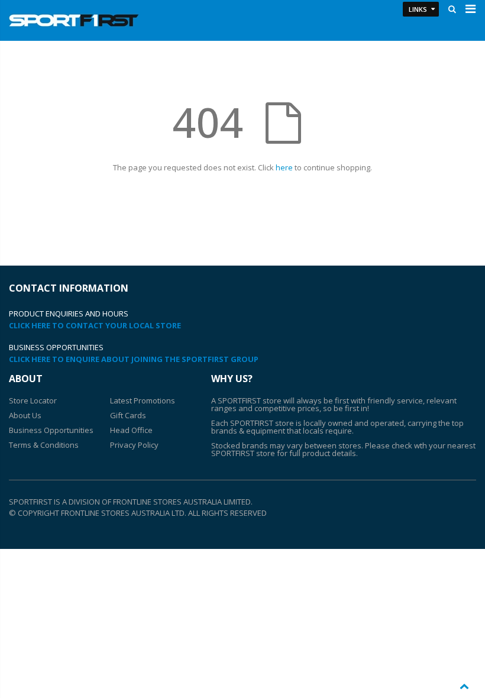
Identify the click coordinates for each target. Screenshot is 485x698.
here (284, 167)
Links (418, 9)
